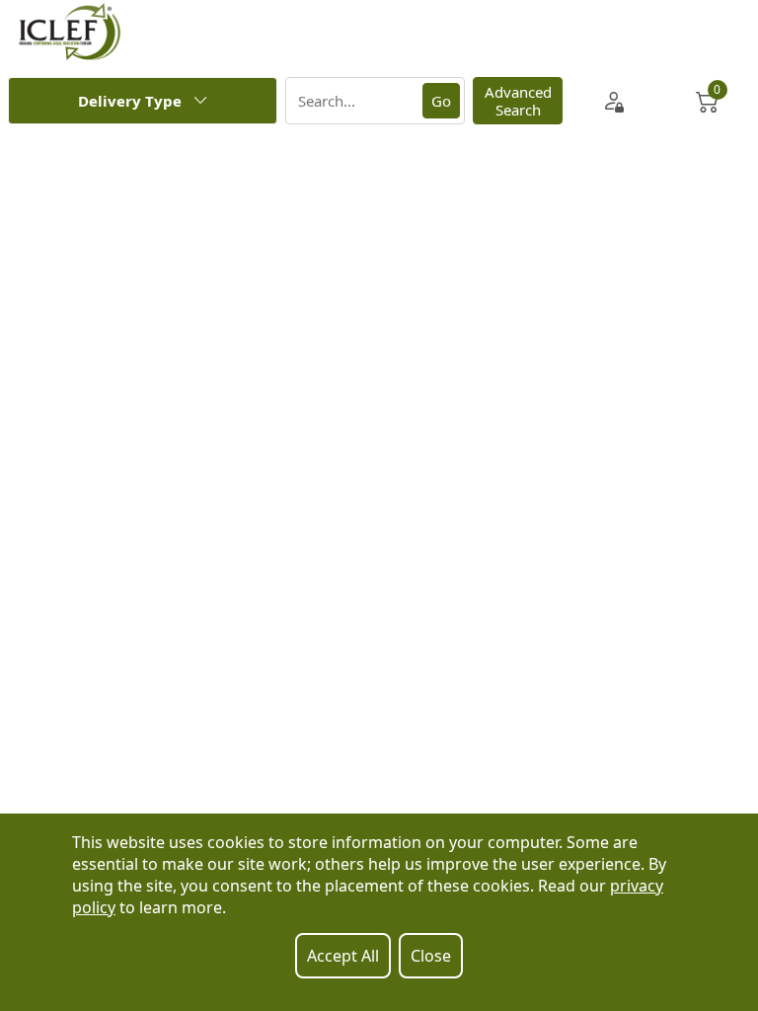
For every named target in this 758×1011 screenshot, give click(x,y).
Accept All (343, 956)
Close (431, 956)
